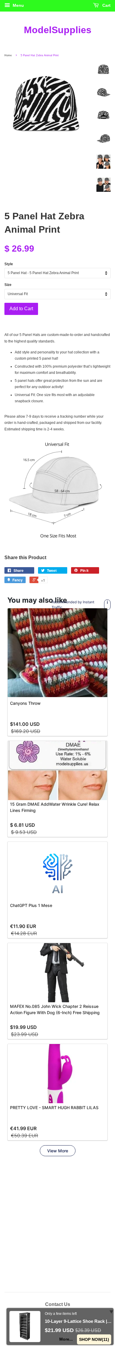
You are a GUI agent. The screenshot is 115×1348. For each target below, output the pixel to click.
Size (8, 285)
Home (8, 55)
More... (66, 1339)
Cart (106, 5)
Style (8, 264)
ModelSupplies (57, 30)
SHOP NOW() (94, 1339)
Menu (18, 5)
